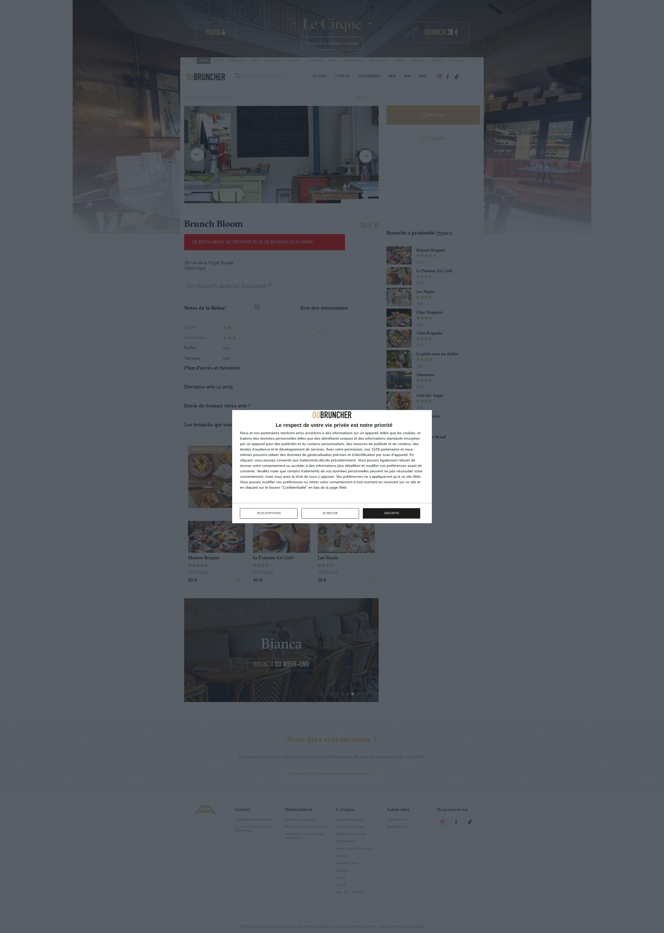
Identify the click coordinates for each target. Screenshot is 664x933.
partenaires (270, 433)
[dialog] (332, 466)
